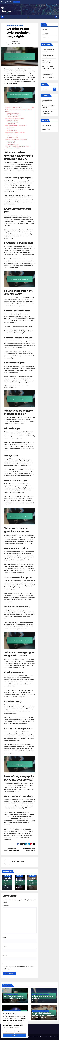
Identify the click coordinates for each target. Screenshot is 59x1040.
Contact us (45, 37)
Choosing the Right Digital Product (15, 25)
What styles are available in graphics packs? (16, 125)
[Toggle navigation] (28, 17)
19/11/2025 (36, 1017)
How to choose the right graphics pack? (14, 118)
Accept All (14, 1035)
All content (45, 33)
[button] (53, 16)
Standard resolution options (13, 135)
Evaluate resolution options (13, 121)
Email (5, 946)
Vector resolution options (12, 137)
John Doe (16, 41)
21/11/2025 (7, 1000)
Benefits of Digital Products (10, 994)
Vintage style (10, 128)
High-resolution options (12, 134)
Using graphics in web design (13, 147)
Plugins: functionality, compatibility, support (14, 997)
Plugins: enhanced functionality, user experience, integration (48, 76)
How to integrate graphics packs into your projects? (17, 146)
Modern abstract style (12, 130)
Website (5, 955)
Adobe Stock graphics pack (13, 113)
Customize (8, 1031)
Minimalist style (10, 127)
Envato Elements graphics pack (14, 114)
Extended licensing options (13, 144)
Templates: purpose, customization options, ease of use (48, 68)
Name (5, 937)
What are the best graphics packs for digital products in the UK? (18, 110)
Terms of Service (54, 1036)
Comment (6, 905)
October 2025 (46, 129)
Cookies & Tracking (31, 1036)
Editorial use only (11, 142)
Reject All (20, 1031)
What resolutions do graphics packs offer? (15, 132)
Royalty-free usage (11, 141)
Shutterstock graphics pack (13, 116)
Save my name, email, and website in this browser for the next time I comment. (19, 968)
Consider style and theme (12, 120)
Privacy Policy (40, 1036)
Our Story (44, 29)
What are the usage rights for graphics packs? (16, 139)
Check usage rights (11, 123)
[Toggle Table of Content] (31, 107)
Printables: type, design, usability (43, 997)
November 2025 (46, 125)
